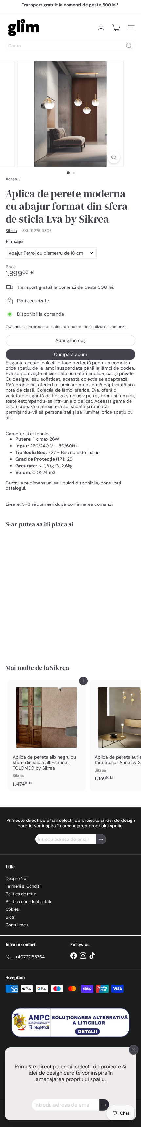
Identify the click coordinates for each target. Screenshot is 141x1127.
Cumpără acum (70, 354)
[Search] (128, 45)
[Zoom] (114, 157)
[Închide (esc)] (134, 1050)
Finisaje (14, 241)
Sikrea (59, 667)
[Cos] (116, 27)
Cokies (12, 909)
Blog (10, 917)
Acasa (11, 179)
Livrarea (33, 326)
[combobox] (70, 45)
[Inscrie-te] (104, 1105)
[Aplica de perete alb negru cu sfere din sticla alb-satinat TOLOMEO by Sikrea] (46, 735)
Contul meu (17, 925)
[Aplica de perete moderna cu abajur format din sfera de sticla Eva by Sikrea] (46, 591)
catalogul (15, 488)
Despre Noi (16, 878)
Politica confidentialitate (29, 901)
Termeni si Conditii (23, 886)
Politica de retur (21, 894)
